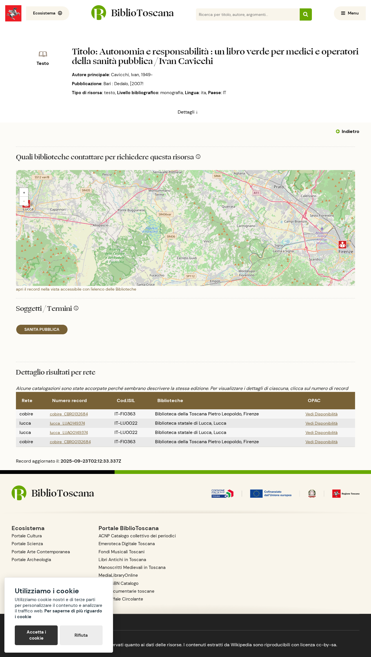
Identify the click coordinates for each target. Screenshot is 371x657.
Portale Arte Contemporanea (41, 552)
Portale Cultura (27, 536)
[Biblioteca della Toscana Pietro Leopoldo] (342, 244)
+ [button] (24, 192)
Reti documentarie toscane (126, 591)
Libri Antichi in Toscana (122, 560)
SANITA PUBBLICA (41, 329)
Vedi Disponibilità (321, 414)
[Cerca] (306, 14)
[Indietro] (339, 131)
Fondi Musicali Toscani (122, 552)
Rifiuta (81, 635)
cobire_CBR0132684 (69, 414)
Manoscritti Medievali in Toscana (132, 567)
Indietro (350, 131)
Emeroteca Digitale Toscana (127, 544)
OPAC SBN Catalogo (119, 583)
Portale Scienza (27, 544)
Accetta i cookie (36, 635)
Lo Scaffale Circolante (121, 599)
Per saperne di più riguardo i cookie (58, 614)
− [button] (24, 201)
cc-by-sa (326, 645)
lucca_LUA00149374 (69, 432)
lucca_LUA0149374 (67, 423)
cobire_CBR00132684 (70, 441)
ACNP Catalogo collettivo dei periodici (137, 536)
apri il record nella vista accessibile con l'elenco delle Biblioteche (76, 289)
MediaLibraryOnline (118, 575)
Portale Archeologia (31, 560)
